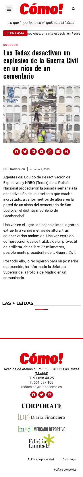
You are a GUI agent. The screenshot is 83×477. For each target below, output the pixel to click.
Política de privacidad (41, 459)
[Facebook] (33, 394)
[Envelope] (49, 394)
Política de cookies (65, 469)
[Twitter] (41, 394)
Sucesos (10, 45)
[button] (9, 9)
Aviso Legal (69, 459)
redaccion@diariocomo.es (41, 387)
